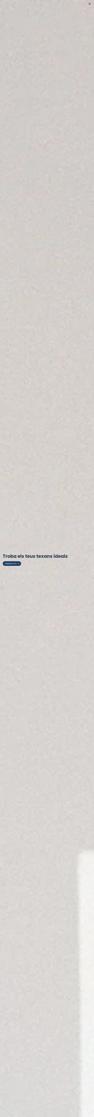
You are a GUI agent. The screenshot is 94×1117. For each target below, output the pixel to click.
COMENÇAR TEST (11, 563)
